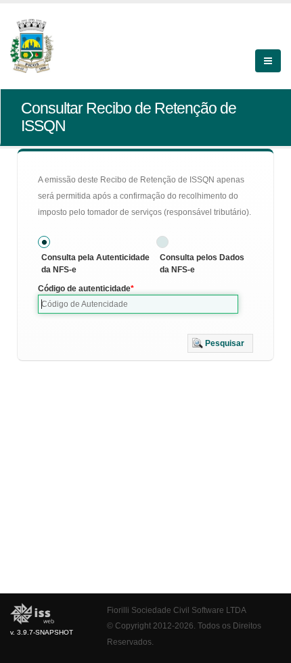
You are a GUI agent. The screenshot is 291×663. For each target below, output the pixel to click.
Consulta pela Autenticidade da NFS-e (95, 263)
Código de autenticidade (84, 288)
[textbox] (138, 304)
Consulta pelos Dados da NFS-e (202, 263)
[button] (220, 343)
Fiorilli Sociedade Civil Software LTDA (176, 610)
